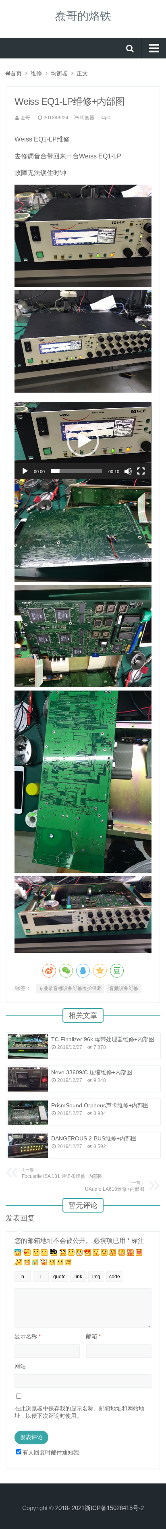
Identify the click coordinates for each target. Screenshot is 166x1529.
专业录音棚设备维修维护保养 (70, 988)
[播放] (25, 471)
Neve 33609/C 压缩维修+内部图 (91, 1072)
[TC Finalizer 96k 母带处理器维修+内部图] (28, 1046)
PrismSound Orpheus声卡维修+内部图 (100, 1105)
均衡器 (59, 73)
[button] (83, 440)
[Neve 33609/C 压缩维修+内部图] (28, 1079)
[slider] (76, 471)
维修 (36, 73)
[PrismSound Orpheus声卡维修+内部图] (28, 1112)
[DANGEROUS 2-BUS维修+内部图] (28, 1146)
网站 (20, 1366)
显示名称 (28, 1336)
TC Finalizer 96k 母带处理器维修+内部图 (102, 1039)
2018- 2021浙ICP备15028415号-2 (99, 1507)
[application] (83, 440)
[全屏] (141, 471)
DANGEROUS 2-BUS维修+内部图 (94, 1138)
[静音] (128, 471)
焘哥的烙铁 (83, 16)
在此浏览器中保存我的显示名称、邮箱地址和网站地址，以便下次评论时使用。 (79, 1412)
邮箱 (93, 1336)
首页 (16, 73)
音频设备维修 (123, 988)
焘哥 (25, 118)
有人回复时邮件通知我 (51, 1452)
